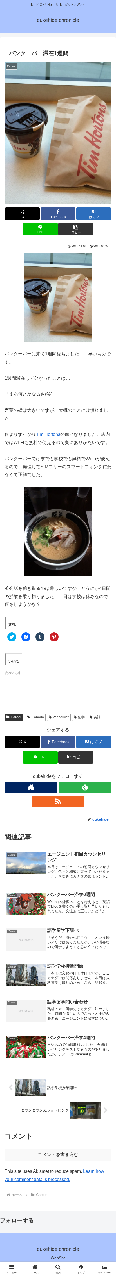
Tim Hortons (48, 434)
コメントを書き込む (58, 1154)
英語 (97, 717)
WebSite (58, 1258)
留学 (81, 717)
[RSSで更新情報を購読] (58, 801)
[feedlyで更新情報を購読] (85, 787)
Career (16, 717)
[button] (58, 133)
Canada (38, 717)
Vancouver (61, 717)
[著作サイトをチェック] (31, 787)
